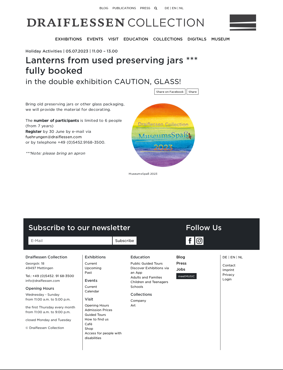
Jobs (180, 269)
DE (167, 8)
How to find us (97, 319)
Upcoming (93, 268)
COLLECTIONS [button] (168, 39)
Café (88, 324)
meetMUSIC (186, 276)
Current (91, 263)
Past (88, 272)
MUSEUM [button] (220, 39)
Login (227, 279)
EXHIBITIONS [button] (68, 39)
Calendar (92, 291)
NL (181, 8)
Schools (137, 286)
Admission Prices (98, 310)
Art (133, 305)
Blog (103, 8)
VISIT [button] (113, 39)
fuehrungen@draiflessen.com (53, 136)
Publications (124, 8)
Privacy (228, 274)
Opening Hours (97, 305)
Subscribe (124, 240)
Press (145, 8)
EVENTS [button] (95, 39)
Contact (229, 265)
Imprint (228, 270)
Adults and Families (146, 277)
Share (193, 91)
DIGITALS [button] (196, 39)
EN (174, 8)
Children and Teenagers (149, 282)
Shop (89, 328)
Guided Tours (95, 314)
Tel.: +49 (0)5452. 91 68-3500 (49, 276)
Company (138, 300)
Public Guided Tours (147, 263)
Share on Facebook (170, 91)
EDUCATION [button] (135, 39)
